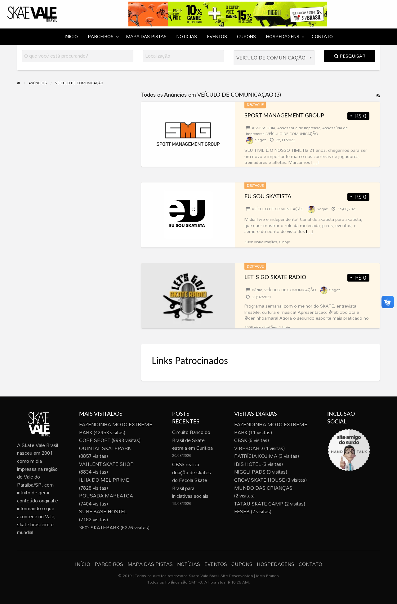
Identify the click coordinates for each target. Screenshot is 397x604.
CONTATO (322, 36)
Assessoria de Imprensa (298, 127)
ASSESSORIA (263, 127)
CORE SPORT (94, 440)
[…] (315, 162)
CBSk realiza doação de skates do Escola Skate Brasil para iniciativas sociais (191, 480)
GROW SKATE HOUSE (259, 480)
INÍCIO (71, 36)
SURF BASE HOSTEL (103, 511)
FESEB (242, 511)
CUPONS (246, 36)
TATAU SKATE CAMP (258, 504)
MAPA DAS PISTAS (146, 36)
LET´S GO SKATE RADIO (275, 277)
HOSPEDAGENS (282, 36)
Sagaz (260, 139)
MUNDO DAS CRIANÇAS (263, 488)
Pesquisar (351, 55)
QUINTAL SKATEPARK (105, 448)
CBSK (240, 440)
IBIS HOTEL (247, 464)
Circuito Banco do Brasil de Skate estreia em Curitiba (192, 440)
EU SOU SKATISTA (267, 196)
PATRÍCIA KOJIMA (255, 456)
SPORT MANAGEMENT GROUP (284, 116)
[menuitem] (71, 36)
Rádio (257, 289)
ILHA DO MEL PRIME (104, 480)
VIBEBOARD (248, 448)
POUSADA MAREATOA (106, 496)
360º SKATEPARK (99, 527)
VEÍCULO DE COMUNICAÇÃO (292, 133)
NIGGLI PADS (249, 472)
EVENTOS (217, 36)
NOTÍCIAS (186, 36)
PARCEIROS (101, 36)
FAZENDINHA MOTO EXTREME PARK (115, 428)
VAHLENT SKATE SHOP (106, 464)
